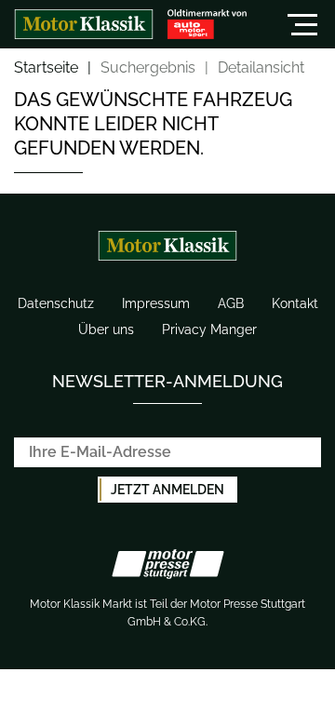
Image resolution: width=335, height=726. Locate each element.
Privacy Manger (209, 329)
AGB (231, 303)
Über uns (106, 329)
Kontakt (295, 303)
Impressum (156, 303)
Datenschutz (56, 303)
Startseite (46, 68)
